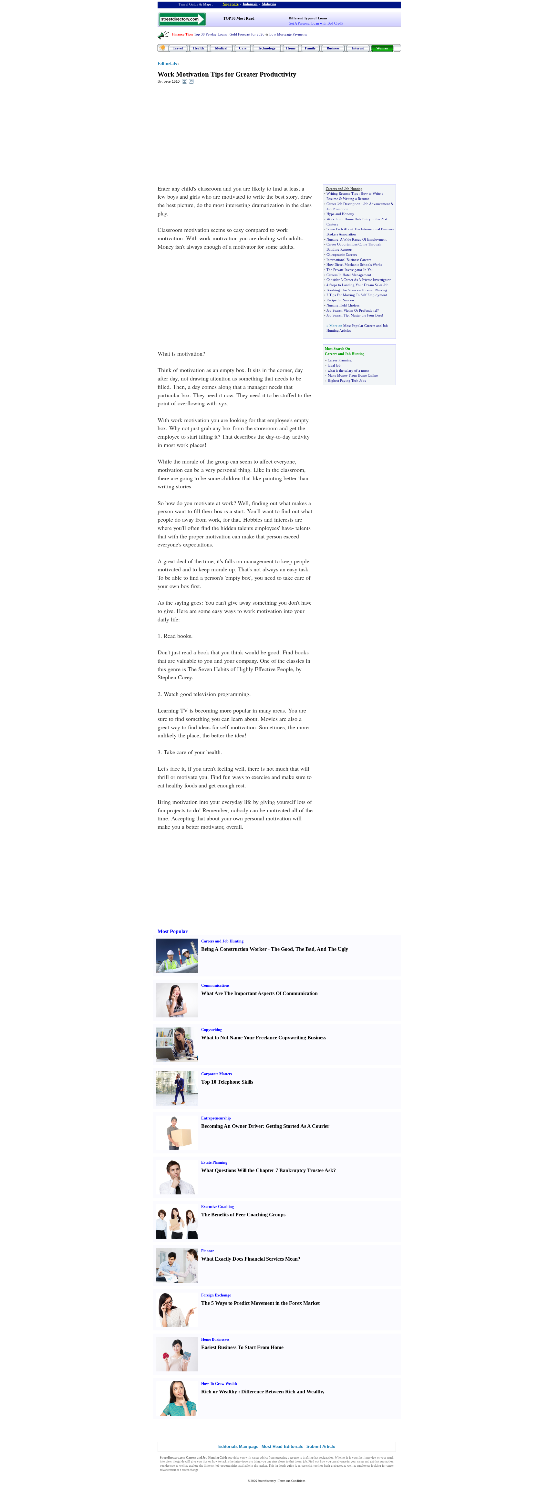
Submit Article (320, 1446)
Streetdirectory (267, 1481)
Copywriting (211, 1029)
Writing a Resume (356, 199)
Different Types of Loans (308, 18)
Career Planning (340, 360)
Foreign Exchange (216, 1295)
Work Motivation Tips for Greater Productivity (227, 74)
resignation (326, 1457)
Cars (242, 48)
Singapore (231, 4)
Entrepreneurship (216, 1118)
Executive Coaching (217, 1206)
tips (205, 1461)
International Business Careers (348, 260)
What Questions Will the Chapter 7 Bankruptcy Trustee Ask (267, 1170)
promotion (387, 1461)
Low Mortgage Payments (288, 34)
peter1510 (172, 81)
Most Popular (173, 931)
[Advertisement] (210, 136)
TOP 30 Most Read (238, 18)
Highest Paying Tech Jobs (347, 380)
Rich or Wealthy (219, 1391)
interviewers (242, 1461)
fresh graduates (333, 1465)
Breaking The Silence (342, 290)
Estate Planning (214, 1162)
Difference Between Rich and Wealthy (283, 1391)
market (263, 1465)
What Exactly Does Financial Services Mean (249, 1259)
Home (290, 48)
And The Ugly (332, 949)
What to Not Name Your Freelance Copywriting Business (263, 1037)
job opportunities (226, 1465)
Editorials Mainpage (238, 1446)
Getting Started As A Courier (297, 1126)
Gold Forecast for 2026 (247, 34)
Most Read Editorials (282, 1446)
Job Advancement (376, 204)
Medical (221, 48)
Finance (207, 1251)
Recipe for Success (340, 300)
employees (363, 1465)
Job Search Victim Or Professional (351, 310)
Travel (178, 48)
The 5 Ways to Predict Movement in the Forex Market (260, 1303)
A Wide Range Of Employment (363, 239)
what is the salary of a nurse (348, 370)
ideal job (334, 365)
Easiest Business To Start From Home (242, 1347)
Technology (267, 48)
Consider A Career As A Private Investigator (358, 280)
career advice (260, 1457)
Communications (215, 985)
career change (190, 1470)
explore (193, 1465)
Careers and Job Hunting (222, 941)
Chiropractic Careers (341, 254)
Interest (358, 48)
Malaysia (269, 4)
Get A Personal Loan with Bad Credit (316, 23)
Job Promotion (337, 209)
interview (371, 1457)
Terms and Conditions (291, 1481)
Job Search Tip (337, 315)
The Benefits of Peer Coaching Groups (243, 1214)
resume (294, 1457)
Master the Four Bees (366, 315)
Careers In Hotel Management (348, 275)
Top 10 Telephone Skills (227, 1082)
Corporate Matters (216, 1074)
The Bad (305, 949)
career (360, 1461)
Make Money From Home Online (353, 375)
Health (198, 48)
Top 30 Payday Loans (210, 34)
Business (333, 48)
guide (180, 1461)
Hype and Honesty (340, 214)
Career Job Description (343, 204)
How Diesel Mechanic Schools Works (354, 264)
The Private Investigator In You (350, 270)
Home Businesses (215, 1339)
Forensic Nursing (374, 290)
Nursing (332, 239)
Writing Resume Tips (342, 193)
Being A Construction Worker (234, 949)
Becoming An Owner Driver (232, 1126)
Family (310, 48)
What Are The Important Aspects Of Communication (259, 993)
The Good (282, 949)
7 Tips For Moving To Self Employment (356, 295)
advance (341, 1461)
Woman (382, 48)
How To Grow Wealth (219, 1383)
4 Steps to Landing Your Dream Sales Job (357, 285)
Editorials (167, 63)
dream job (301, 1461)
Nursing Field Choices (342, 305)
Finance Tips (182, 34)
